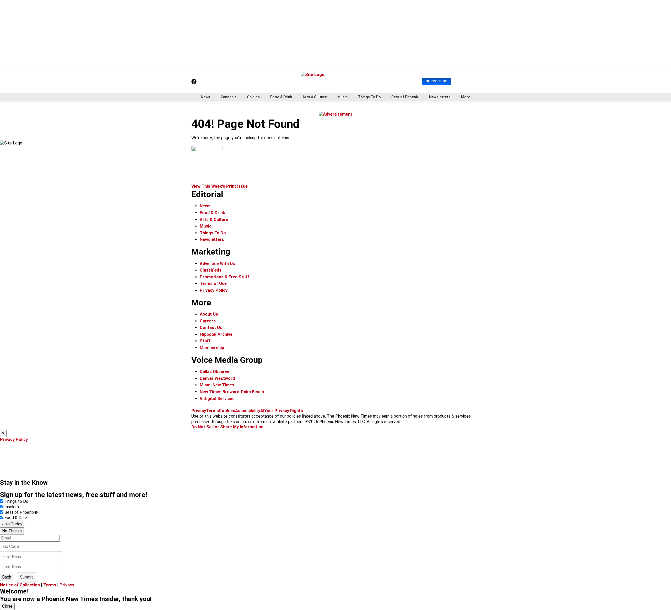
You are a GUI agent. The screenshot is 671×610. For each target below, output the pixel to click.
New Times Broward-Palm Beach (232, 391)
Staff (205, 340)
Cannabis (228, 97)
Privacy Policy (214, 290)
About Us (209, 314)
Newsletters (440, 97)
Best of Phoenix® (21, 512)
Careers (208, 321)
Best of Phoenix (405, 97)
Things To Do (369, 97)
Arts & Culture (314, 97)
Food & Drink (281, 97)
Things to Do (16, 501)
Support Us (436, 81)
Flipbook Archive (216, 334)
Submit (26, 577)
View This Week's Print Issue (219, 186)
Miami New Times (217, 384)
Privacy (198, 410)
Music (342, 97)
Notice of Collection (20, 584)
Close (7, 606)
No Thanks (12, 530)
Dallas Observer (215, 371)
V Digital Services (217, 398)
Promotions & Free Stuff (224, 276)
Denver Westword (217, 378)
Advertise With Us (217, 263)
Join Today (12, 523)
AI (262, 410)
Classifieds (210, 270)
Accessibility (247, 410)
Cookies (227, 410)
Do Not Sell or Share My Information (227, 426)
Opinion (253, 97)
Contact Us (211, 327)
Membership (212, 347)
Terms (212, 410)
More (465, 97)
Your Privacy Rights (283, 410)
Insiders (11, 506)
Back (6, 577)
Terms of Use (213, 283)
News (205, 97)
